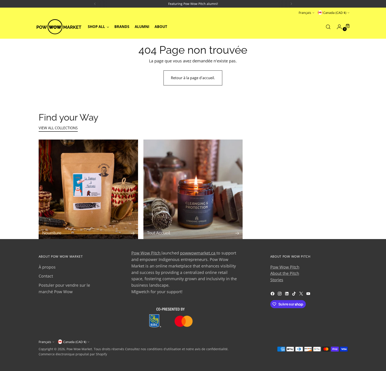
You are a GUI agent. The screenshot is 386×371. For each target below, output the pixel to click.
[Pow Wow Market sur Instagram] (280, 294)
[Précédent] (95, 4)
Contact (46, 276)
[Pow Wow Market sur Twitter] (301, 294)
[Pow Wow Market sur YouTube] (308, 294)
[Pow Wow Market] (59, 26)
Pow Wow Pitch (146, 253)
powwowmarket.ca (198, 253)
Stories (276, 279)
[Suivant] (291, 4)
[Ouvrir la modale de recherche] (328, 26)
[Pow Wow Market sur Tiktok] (294, 294)
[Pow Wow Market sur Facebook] (273, 294)
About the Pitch (284, 273)
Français (305, 13)
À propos (47, 267)
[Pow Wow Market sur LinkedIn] (287, 294)
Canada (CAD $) (334, 13)
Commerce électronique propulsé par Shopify (73, 354)
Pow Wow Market (79, 349)
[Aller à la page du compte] (337, 26)
